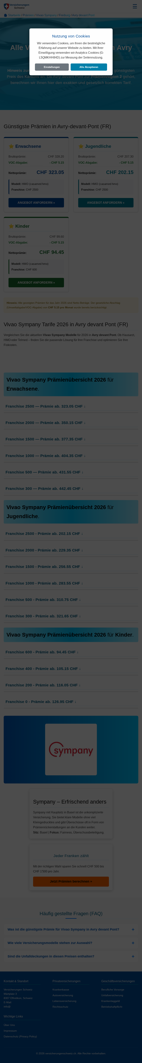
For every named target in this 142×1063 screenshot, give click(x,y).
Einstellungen (52, 67)
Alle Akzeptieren (89, 67)
